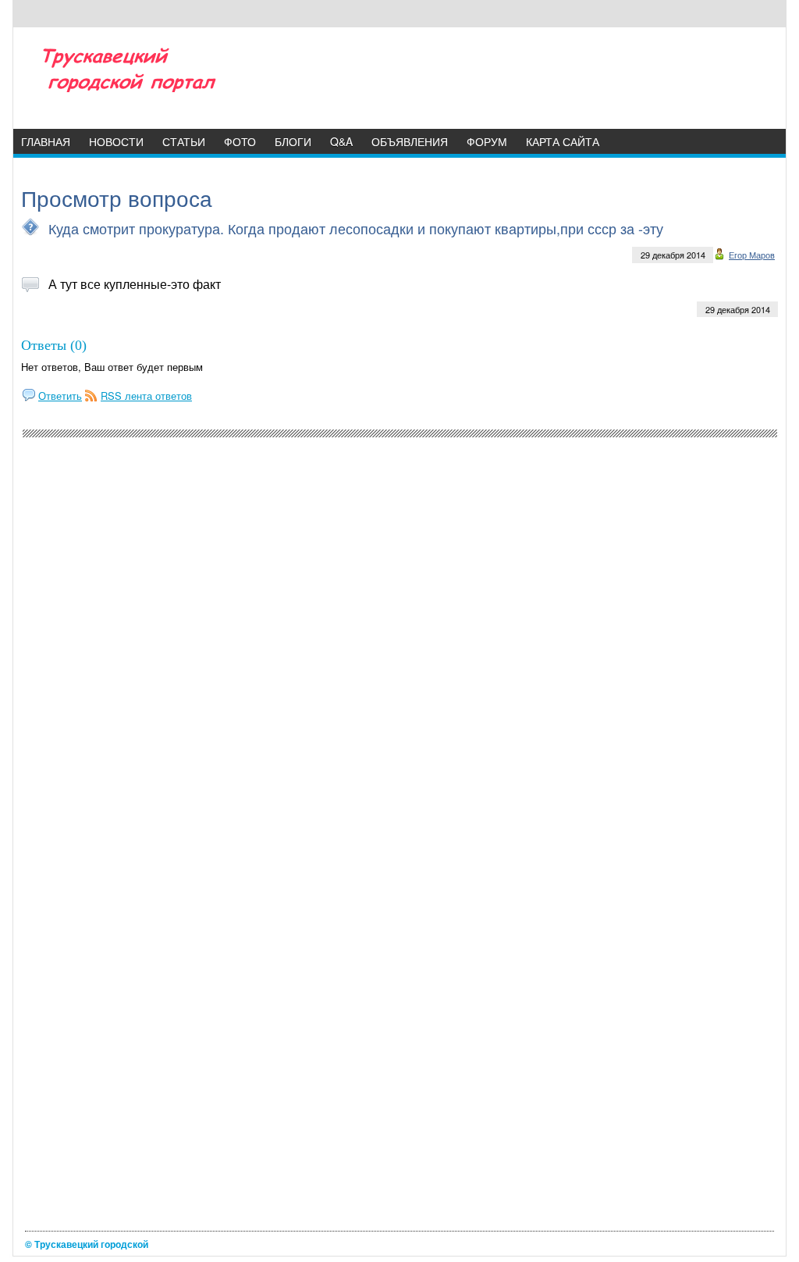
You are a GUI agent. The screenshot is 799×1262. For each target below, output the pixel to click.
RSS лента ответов (146, 395)
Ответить (60, 395)
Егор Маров (752, 254)
